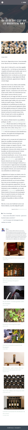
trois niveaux (12, 190)
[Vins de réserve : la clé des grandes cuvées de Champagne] (14, 298)
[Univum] (2, 2)
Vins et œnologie (7, 213)
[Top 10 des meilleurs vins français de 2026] (14, 387)
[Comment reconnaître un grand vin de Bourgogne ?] (14, 342)
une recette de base (10, 159)
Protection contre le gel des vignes (11, 324)
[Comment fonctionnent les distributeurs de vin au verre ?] (14, 408)
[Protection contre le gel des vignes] (14, 321)
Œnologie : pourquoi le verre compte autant (14, 258)
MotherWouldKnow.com (22, 209)
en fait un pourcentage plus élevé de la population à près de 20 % (13, 129)
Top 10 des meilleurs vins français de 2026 (13, 390)
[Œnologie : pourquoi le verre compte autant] (14, 255)
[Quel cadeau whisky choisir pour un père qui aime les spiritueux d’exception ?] (14, 275)
